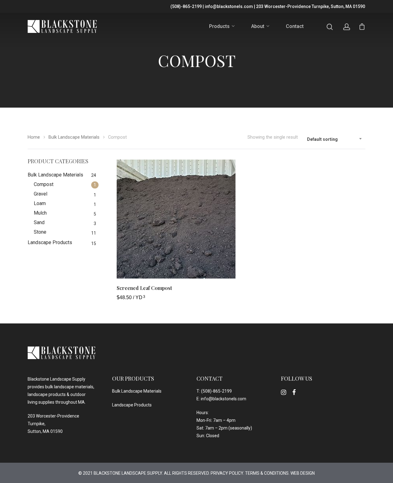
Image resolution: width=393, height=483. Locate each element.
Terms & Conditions (267, 473)
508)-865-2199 (217, 391)
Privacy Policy (227, 473)
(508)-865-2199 (186, 6)
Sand (39, 222)
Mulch (40, 213)
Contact (295, 26)
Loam (40, 203)
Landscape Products (50, 242)
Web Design (302, 473)
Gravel (40, 194)
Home (34, 137)
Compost (43, 184)
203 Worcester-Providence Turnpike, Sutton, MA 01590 (310, 6)
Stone (40, 232)
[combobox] (334, 139)
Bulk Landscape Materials (74, 137)
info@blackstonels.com (229, 6)
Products (219, 26)
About (257, 26)
